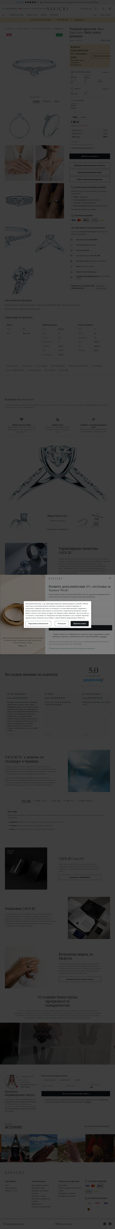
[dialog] (57, 614)
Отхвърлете (62, 624)
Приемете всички (79, 624)
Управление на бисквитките (38, 624)
